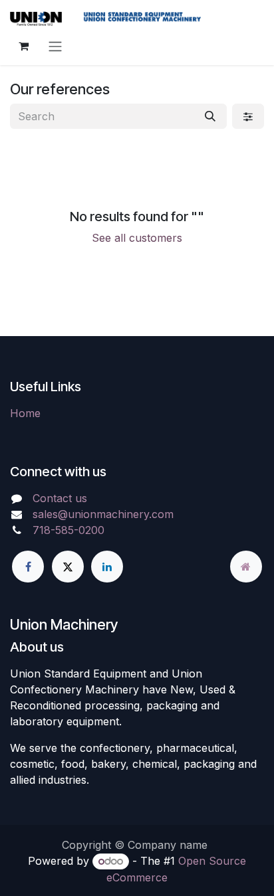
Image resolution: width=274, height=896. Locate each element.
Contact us (60, 498)
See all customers (137, 237)
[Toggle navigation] (55, 46)
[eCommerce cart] (23, 46)
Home (25, 413)
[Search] (210, 116)
